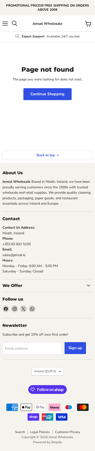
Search (20, 432)
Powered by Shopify (47, 442)
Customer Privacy (67, 432)
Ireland (45, 371)
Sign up (75, 348)
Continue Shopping (47, 94)
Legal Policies (40, 432)
